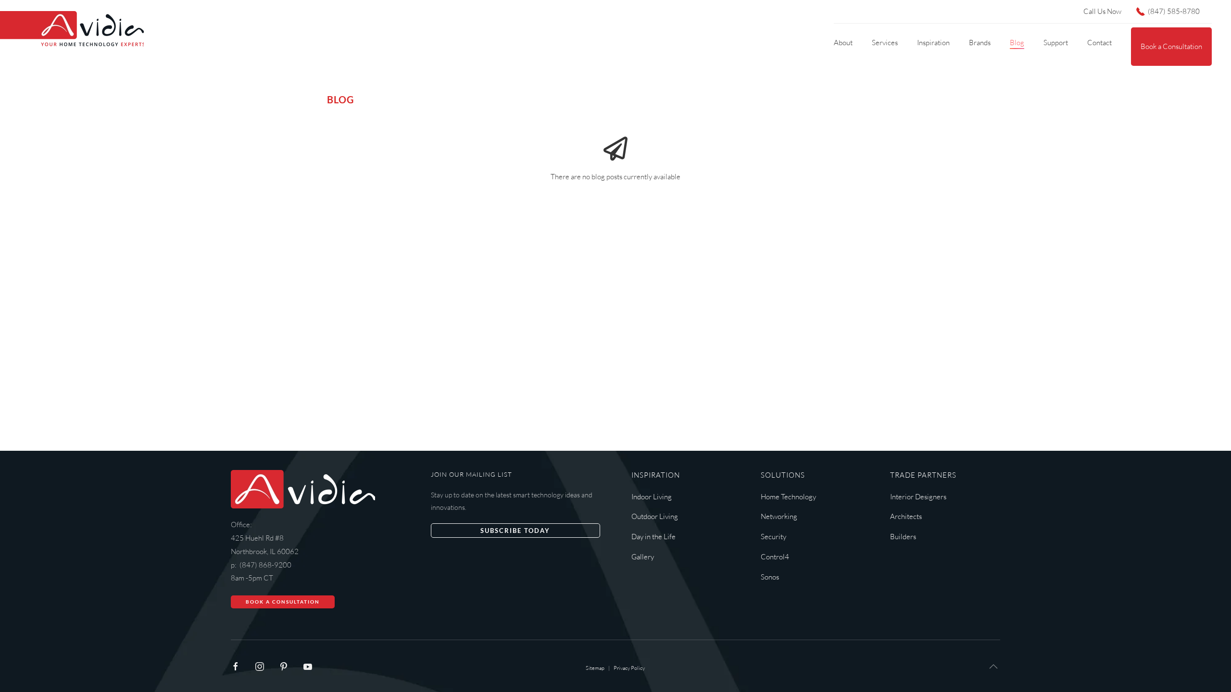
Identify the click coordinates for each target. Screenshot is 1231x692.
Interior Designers (918, 496)
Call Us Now (1102, 11)
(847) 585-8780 (1174, 11)
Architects (906, 516)
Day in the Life (653, 536)
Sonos (770, 576)
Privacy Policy (629, 668)
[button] (993, 666)
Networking (779, 516)
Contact (1099, 42)
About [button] (843, 42)
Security (773, 536)
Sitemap (595, 668)
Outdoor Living (654, 516)
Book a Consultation (1171, 46)
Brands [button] (980, 42)
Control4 (775, 556)
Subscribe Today (515, 530)
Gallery (642, 556)
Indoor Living (651, 496)
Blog (1017, 42)
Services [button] (885, 42)
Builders (903, 536)
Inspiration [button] (933, 42)
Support (1055, 42)
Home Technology (788, 496)
